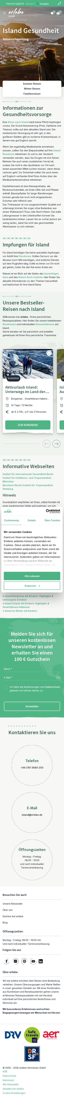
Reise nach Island (18, 122)
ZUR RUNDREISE (28, 425)
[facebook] (6, 961)
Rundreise (25, 256)
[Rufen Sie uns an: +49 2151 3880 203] (59, 3)
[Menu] (5, 13)
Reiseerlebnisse (45, 324)
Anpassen (30, 585)
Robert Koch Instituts (30, 277)
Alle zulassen (32, 576)
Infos (5, 20)
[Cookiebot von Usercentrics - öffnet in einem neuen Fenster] (46, 511)
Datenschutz (52, 687)
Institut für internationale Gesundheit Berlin (28, 474)
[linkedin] (40, 961)
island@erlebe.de (32, 814)
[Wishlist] (52, 13)
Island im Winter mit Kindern (21, 610)
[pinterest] (24, 961)
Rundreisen (9, 324)
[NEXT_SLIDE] (56, 444)
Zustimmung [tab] (11, 520)
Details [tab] (32, 520)
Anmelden (32, 706)
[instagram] (15, 961)
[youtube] (33, 961)
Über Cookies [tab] (52, 520)
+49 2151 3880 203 (32, 767)
